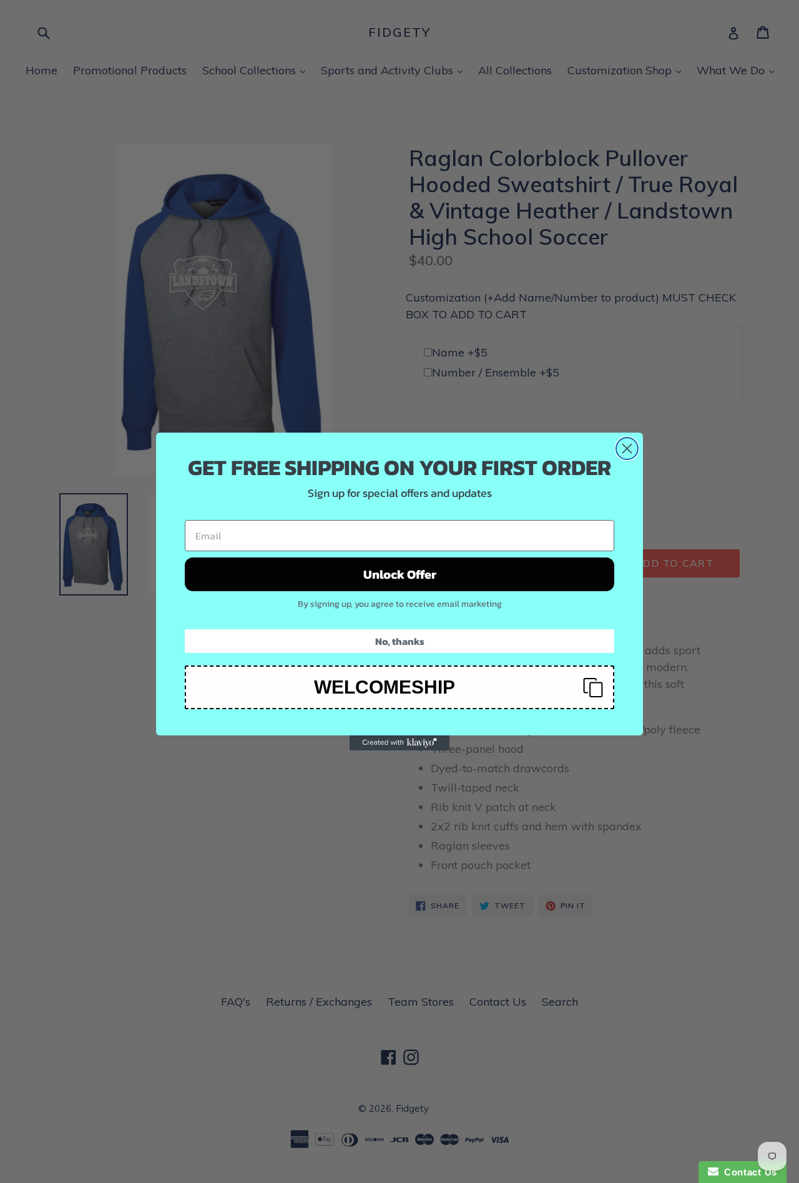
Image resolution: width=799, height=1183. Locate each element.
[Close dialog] (627, 448)
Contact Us (747, 1172)
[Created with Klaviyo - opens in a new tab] (399, 742)
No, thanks (399, 641)
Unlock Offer (399, 574)
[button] (399, 687)
